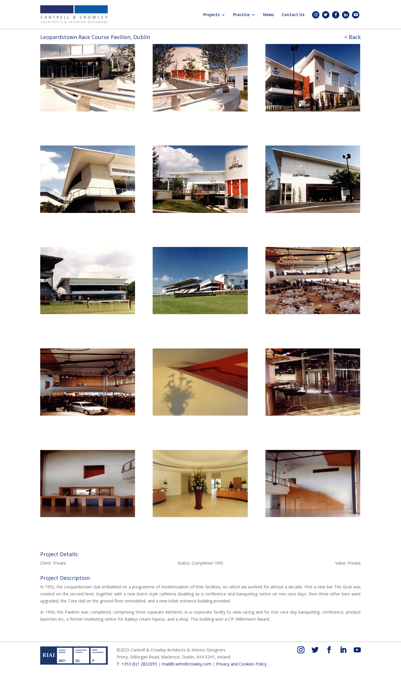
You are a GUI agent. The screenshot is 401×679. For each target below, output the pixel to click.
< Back (352, 36)
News (268, 15)
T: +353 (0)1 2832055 (137, 664)
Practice (241, 15)
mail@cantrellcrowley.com (186, 664)
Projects (211, 15)
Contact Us (293, 15)
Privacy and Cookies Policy (241, 664)
